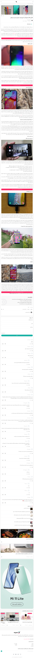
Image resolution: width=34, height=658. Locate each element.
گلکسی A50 (14, 33)
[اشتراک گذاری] (3, 15)
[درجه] (17, 1)
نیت (21, 115)
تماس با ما (32, 646)
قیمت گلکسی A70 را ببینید (17, 38)
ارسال (17, 335)
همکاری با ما (15, 643)
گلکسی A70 (25, 80)
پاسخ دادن (31, 343)
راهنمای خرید (16, 613)
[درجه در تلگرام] (14, 654)
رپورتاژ (31, 530)
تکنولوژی (32, 15)
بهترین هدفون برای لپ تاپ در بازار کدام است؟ (25, 303)
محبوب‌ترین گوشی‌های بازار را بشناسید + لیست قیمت (17, 292)
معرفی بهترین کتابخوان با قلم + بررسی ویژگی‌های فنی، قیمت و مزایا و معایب (21, 299)
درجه (28, 307)
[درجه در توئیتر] (18, 654)
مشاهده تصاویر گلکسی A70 (17, 85)
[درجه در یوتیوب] (16, 654)
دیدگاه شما (31, 327)
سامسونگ (29, 15)
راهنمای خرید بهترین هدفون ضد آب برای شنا (25, 300)
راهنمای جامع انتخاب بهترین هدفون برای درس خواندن (24, 302)
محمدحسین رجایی (27, 312)
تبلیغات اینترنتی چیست (26, 639)
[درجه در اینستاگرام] (20, 654)
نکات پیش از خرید (25, 15)
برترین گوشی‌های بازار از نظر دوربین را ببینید (17, 189)
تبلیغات (32, 643)
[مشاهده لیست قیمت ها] (17, 584)
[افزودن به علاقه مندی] (1, 15)
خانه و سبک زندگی (2, 613)
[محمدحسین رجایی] (32, 20)
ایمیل (32, 323)
